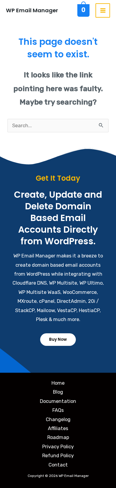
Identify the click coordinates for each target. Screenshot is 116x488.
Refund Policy (58, 455)
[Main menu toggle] (102, 10)
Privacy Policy (58, 446)
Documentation (58, 401)
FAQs (58, 410)
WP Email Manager (32, 10)
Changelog (58, 419)
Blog (58, 392)
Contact (58, 465)
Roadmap (58, 437)
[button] (58, 339)
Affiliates (58, 428)
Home (58, 383)
